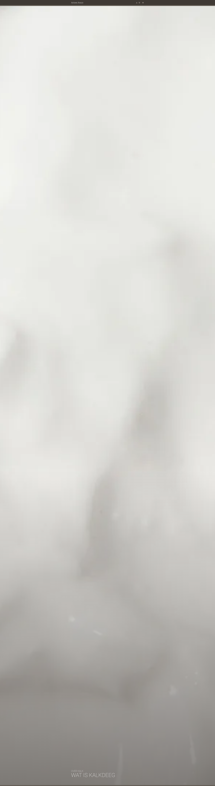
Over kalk (77, 771)
